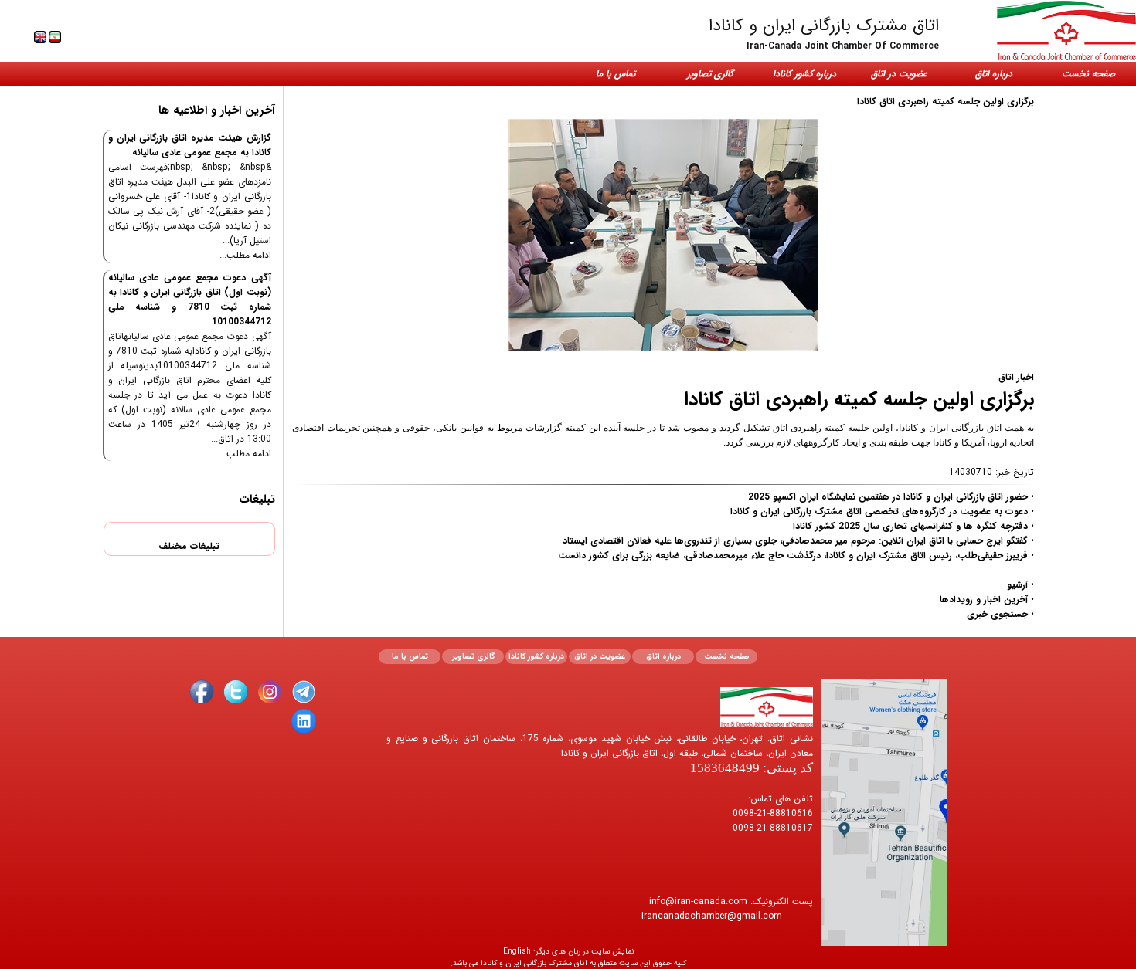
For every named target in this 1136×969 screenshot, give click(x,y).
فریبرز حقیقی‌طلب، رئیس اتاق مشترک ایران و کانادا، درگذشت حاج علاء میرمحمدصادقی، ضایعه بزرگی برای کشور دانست (793, 555)
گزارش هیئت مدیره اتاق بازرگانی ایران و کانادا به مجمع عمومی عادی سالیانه (189, 145)
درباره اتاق (993, 73)
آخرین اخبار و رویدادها (984, 599)
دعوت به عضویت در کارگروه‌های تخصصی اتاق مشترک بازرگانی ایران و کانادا (879, 511)
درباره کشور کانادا (804, 73)
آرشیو (1017, 585)
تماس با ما (615, 73)
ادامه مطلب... (245, 255)
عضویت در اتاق (899, 73)
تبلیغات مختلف (188, 546)
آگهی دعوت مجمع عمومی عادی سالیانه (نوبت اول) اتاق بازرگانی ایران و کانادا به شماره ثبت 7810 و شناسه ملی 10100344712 (189, 299)
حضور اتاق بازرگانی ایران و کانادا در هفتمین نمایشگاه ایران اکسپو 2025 (888, 497)
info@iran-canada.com (698, 901)
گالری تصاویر (710, 73)
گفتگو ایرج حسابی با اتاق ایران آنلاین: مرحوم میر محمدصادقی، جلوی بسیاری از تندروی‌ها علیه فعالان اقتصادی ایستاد (795, 541)
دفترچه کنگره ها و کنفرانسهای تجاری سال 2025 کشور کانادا (910, 526)
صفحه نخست (1088, 73)
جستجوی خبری (997, 614)
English (517, 951)
